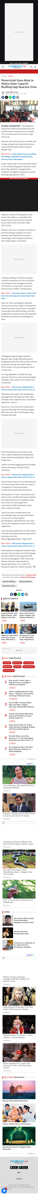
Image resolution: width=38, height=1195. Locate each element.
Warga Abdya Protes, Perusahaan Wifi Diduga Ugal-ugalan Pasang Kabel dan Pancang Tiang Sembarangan (18, 156)
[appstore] (14, 1168)
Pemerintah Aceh (28, 667)
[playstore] (23, 1168)
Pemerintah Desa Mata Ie (9, 586)
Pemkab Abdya (28, 663)
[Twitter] (6, 97)
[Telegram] (14, 97)
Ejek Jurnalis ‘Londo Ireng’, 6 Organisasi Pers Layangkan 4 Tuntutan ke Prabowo (20, 682)
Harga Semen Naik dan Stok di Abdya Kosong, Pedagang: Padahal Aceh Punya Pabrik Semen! (22, 727)
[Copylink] (17, 97)
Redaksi (8, 92)
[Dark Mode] (31, 66)
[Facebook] (2, 97)
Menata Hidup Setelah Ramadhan (15, 1101)
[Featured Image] (19, 112)
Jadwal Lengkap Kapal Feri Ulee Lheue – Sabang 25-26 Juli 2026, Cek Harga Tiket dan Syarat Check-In (21, 695)
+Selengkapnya (30, 759)
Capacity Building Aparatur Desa (9, 581)
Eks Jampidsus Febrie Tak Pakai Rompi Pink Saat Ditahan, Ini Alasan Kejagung (21, 749)
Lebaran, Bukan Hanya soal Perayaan (17, 1124)
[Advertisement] (19, 32)
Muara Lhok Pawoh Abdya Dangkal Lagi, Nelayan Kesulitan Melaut (27, 616)
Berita (11, 76)
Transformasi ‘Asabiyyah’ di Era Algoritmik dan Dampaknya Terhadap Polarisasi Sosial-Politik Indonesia (24, 947)
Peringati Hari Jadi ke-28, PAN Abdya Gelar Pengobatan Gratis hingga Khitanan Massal (27, 640)
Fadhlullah (17, 667)
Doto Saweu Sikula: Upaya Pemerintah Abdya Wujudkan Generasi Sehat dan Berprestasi (24, 922)
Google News (31, 575)
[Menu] (2, 66)
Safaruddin (7, 663)
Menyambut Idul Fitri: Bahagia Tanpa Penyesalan (17, 1148)
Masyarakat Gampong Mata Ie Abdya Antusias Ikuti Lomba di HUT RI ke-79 (18, 388)
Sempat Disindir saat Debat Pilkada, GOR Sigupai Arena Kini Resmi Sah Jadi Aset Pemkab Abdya (9, 617)
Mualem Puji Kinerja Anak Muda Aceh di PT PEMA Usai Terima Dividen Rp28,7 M (21, 716)
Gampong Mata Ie (25, 581)
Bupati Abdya (17, 663)
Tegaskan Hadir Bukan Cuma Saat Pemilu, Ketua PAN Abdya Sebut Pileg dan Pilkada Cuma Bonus (9, 640)
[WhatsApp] (10, 97)
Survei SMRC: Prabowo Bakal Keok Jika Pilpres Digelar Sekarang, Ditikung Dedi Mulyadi (21, 705)
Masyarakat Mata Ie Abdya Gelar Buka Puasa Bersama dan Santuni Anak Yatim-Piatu (18, 295)
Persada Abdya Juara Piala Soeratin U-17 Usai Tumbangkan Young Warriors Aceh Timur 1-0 (21, 738)
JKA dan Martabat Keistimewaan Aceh (21, 933)
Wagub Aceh (7, 667)
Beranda (4, 76)
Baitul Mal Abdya (9, 670)
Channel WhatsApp (28, 577)
